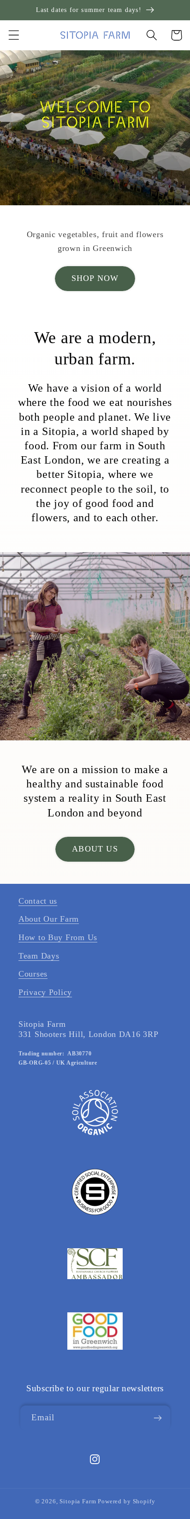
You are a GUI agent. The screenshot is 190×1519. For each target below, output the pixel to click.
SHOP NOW (95, 278)
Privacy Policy (45, 992)
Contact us (37, 900)
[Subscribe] (158, 1418)
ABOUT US (95, 848)
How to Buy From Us (57, 937)
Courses (33, 973)
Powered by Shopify (126, 1501)
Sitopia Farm (77, 1501)
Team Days (38, 955)
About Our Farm (48, 918)
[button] (14, 35)
